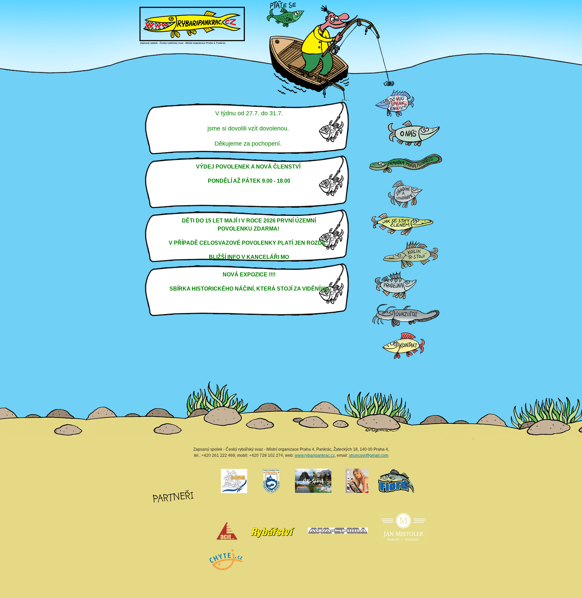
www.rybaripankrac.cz (315, 455)
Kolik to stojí (369, 239)
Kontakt (369, 330)
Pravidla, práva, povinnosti (371, 148)
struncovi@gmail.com (368, 455)
